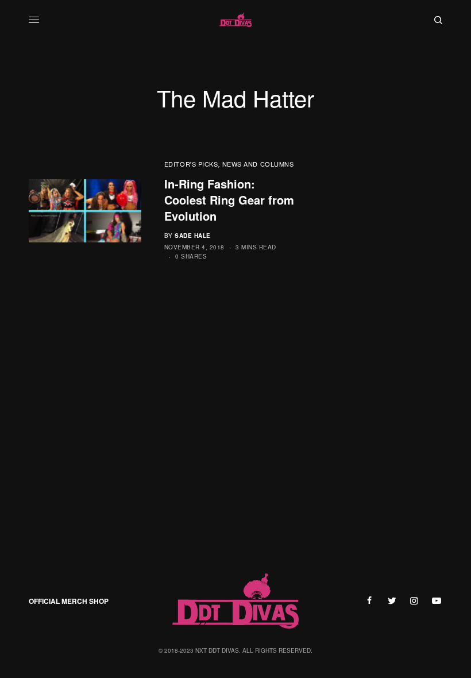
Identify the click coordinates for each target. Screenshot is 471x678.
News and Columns (258, 163)
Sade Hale (193, 236)
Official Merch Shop (69, 601)
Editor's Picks (191, 163)
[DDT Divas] (235, 20)
